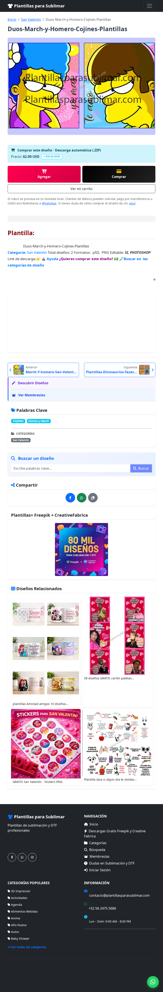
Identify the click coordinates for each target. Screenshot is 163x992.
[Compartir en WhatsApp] (81, 497)
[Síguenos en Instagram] (32, 857)
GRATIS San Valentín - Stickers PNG (37, 782)
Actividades (19, 898)
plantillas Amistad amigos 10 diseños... (40, 704)
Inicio (12, 19)
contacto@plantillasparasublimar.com (119, 895)
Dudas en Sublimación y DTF (112, 863)
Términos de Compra (99, 935)
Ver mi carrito (81, 188)
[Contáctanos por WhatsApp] (22, 857)
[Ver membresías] (81, 549)
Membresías (100, 856)
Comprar (119, 177)
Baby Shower (20, 939)
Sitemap (149, 973)
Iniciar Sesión (100, 870)
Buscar (143, 468)
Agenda (16, 905)
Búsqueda (97, 849)
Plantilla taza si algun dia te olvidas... (110, 779)
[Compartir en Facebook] (70, 497)
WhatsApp (49, 203)
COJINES (18, 421)
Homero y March (38, 421)
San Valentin (31, 19)
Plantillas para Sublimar (39, 6)
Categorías (98, 843)
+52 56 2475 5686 (102, 908)
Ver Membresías (31, 395)
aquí (132, 203)
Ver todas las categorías (28, 947)
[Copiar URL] (93, 497)
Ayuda (53, 258)
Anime (15, 918)
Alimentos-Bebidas (24, 911)
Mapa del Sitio (94, 941)
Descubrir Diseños (32, 383)
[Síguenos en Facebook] (12, 857)
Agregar (44, 177)
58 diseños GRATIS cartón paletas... (109, 678)
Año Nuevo (19, 925)
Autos (15, 932)
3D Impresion (20, 891)
